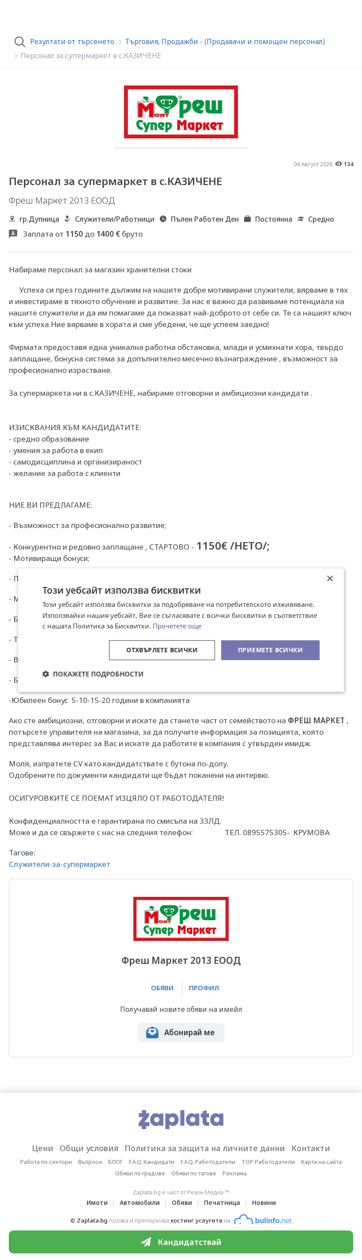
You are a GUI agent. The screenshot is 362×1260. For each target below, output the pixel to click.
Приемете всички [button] (270, 650)
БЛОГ (115, 1162)
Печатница (222, 1202)
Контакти (310, 1148)
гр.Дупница (39, 219)
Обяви (182, 1202)
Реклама (234, 1173)
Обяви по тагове (193, 1173)
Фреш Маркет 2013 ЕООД (181, 960)
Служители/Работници (115, 219)
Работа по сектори (46, 1162)
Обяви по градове (140, 1173)
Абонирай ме (189, 1032)
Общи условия (89, 1148)
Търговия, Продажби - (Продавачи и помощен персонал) (225, 41)
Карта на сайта (321, 1162)
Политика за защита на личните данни (204, 1148)
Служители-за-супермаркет (59, 864)
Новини (264, 1202)
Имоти (97, 1202)
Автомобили (140, 1202)
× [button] (329, 578)
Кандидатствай (189, 1242)
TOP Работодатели (268, 1162)
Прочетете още (177, 625)
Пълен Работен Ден (204, 219)
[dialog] (181, 629)
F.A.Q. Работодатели (208, 1162)
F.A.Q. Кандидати (151, 1162)
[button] (92, 674)
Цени (42, 1148)
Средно (321, 219)
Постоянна (273, 219)
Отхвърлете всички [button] (162, 650)
